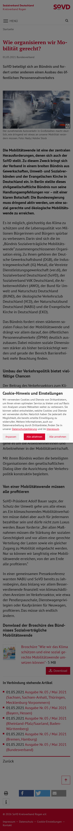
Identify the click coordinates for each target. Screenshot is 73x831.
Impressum (53, 429)
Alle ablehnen (34, 436)
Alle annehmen (57, 436)
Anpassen (10, 436)
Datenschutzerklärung (24, 429)
